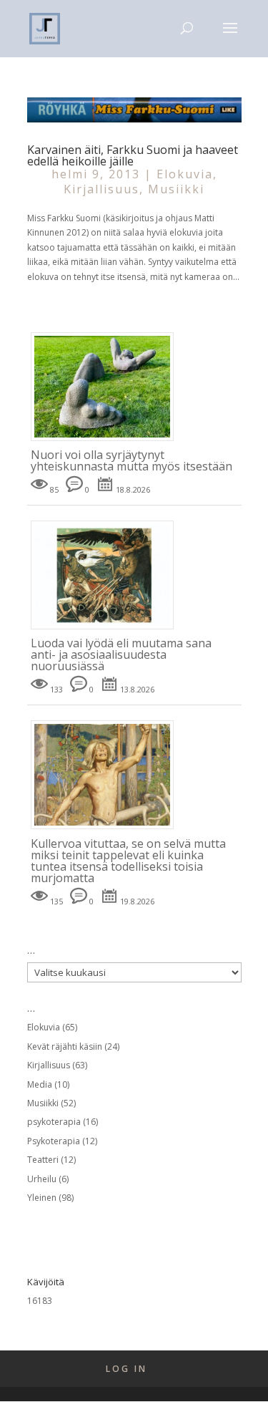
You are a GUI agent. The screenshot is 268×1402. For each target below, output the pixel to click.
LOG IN (126, 1369)
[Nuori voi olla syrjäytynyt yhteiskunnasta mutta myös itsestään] (107, 441)
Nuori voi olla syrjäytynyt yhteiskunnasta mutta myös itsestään (131, 460)
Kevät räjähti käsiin (64, 1046)
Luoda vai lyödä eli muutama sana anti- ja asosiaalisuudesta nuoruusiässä (121, 654)
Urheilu (41, 1179)
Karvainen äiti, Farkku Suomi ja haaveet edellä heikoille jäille (132, 155)
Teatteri (43, 1160)
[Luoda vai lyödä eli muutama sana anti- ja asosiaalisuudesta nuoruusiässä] (107, 630)
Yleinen (41, 1197)
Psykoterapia (53, 1141)
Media (39, 1084)
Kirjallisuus (101, 189)
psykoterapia (54, 1122)
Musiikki (176, 189)
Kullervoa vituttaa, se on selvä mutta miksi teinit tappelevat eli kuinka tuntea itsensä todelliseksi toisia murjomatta (128, 861)
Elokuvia (185, 174)
